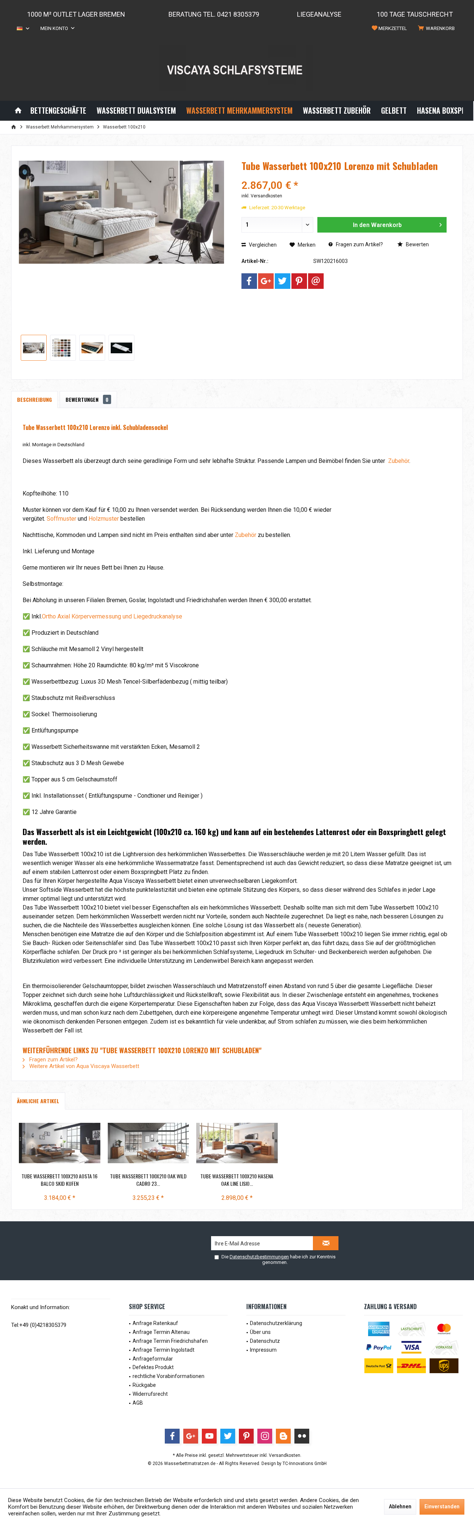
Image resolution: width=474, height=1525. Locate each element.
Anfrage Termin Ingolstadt (163, 1350)
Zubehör (398, 460)
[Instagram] (264, 1436)
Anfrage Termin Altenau (161, 1332)
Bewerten (417, 244)
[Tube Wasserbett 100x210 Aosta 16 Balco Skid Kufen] (59, 1143)
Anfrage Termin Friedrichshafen (170, 1341)
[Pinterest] (299, 281)
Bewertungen (87, 399)
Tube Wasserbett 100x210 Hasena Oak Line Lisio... (236, 1179)
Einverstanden (442, 1506)
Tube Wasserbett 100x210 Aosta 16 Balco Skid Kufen (59, 1179)
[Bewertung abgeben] (344, 175)
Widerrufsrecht (150, 1394)
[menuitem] (438, 28)
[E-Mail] (316, 281)
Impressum (263, 1350)
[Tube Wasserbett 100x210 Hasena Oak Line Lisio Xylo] (237, 1143)
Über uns (260, 1332)
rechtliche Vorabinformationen (168, 1376)
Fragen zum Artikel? (359, 244)
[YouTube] (209, 1436)
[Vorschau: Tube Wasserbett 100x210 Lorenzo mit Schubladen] (34, 348)
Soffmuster (61, 518)
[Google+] (266, 281)
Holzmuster (104, 518)
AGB (138, 1403)
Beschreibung (34, 399)
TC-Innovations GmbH (305, 1463)
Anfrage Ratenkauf (155, 1323)
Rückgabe (144, 1385)
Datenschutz (265, 1341)
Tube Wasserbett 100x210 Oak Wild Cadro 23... (148, 1179)
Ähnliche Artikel (38, 1101)
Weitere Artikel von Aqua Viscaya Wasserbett (83, 1066)
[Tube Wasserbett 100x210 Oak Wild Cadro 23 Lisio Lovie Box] (148, 1143)
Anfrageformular (153, 1359)
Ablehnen (400, 1506)
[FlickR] (301, 1436)
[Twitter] (282, 281)
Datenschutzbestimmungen (259, 1256)
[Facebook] (249, 281)
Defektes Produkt (153, 1367)
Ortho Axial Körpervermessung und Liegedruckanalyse (112, 616)
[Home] (18, 110)
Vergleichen (262, 245)
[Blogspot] (283, 1436)
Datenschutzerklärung (276, 1323)
